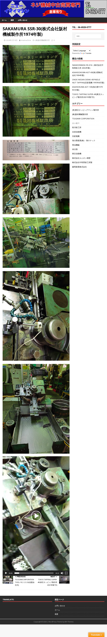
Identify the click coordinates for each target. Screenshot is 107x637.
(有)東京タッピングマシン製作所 (85, 110)
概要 (12, 20)
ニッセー (75, 123)
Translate (88, 53)
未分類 (75, 149)
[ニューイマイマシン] (53, 16)
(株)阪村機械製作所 (42, 40)
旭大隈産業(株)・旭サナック (83, 140)
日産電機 (75, 136)
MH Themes (69, 622)
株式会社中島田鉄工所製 (82, 162)
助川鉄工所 (76, 127)
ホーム (4, 20)
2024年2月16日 (11, 40)
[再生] (6, 573)
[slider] (34, 573)
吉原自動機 (76, 132)
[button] (36, 516)
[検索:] (88, 36)
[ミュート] (62, 573)
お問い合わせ (22, 20)
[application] (36, 516)
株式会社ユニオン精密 (81, 158)
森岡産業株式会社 (79, 167)
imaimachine (26, 40)
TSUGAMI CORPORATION (83, 118)
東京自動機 (76, 153)
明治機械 (75, 145)
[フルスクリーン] (66, 573)
